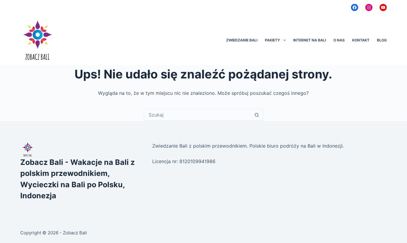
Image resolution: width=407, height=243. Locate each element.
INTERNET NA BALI (309, 40)
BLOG (382, 40)
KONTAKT (360, 40)
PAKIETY (272, 40)
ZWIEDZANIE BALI (241, 40)
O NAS (339, 40)
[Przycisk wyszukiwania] (257, 115)
